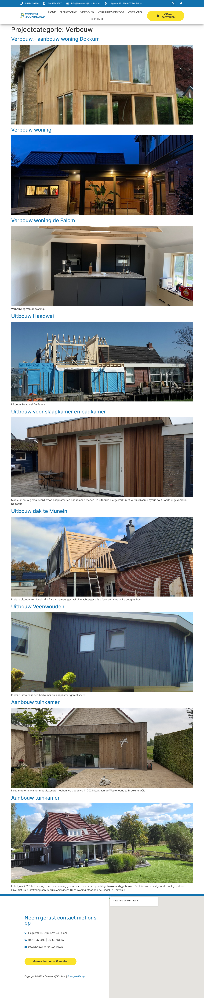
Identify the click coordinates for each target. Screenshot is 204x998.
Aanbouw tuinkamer (35, 702)
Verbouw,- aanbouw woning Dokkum (55, 39)
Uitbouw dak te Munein (39, 511)
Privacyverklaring (76, 976)
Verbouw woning (31, 130)
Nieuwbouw (68, 12)
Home (52, 12)
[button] (173, 3)
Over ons (135, 12)
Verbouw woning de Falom (43, 220)
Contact (97, 19)
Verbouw (87, 12)
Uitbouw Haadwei (32, 316)
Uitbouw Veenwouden (37, 606)
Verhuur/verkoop (111, 12)
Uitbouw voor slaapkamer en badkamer (58, 411)
